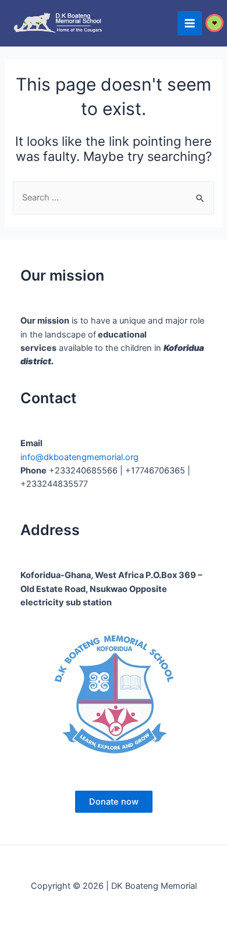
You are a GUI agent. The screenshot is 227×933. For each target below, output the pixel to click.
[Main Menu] (190, 23)
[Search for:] (113, 197)
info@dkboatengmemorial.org (79, 457)
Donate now (114, 801)
